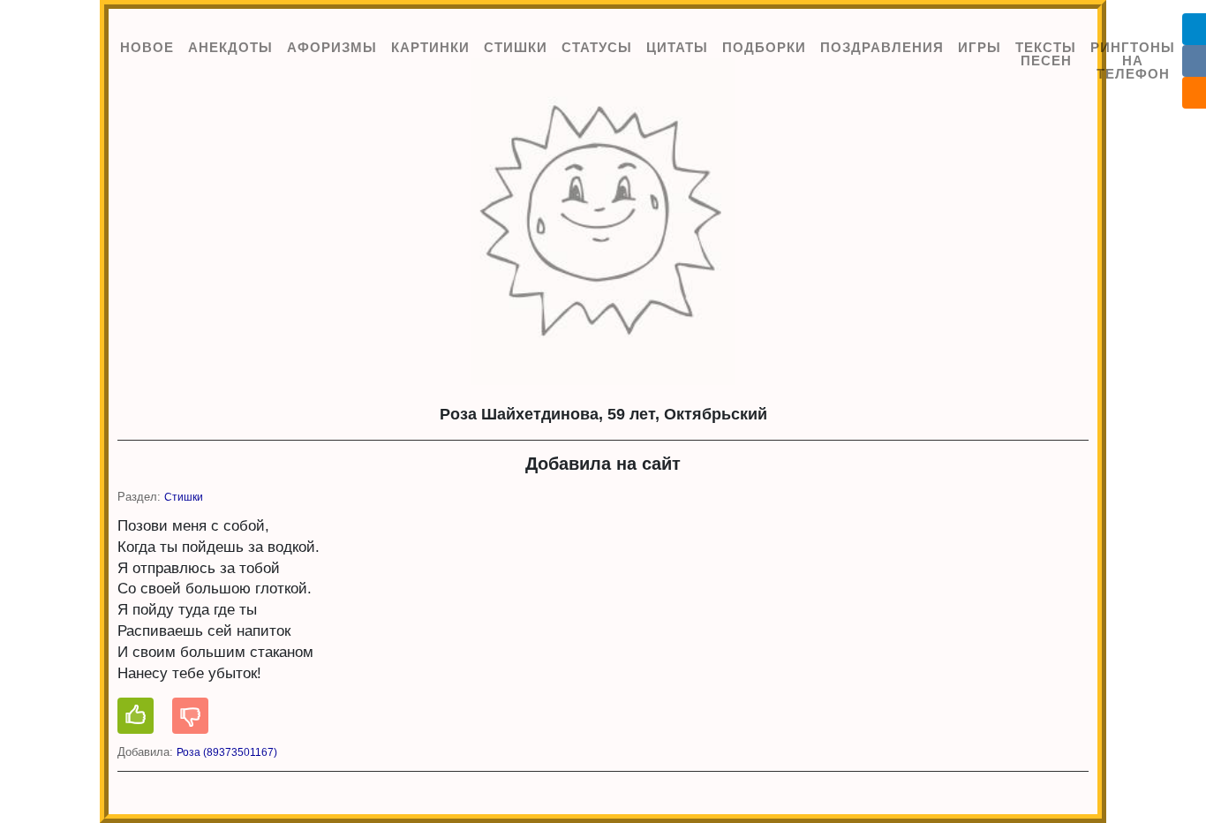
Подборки (764, 47)
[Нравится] (135, 716)
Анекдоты (230, 47)
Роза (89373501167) (227, 752)
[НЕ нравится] (190, 716)
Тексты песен (1045, 54)
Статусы (597, 47)
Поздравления (882, 47)
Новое (147, 47)
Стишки (515, 47)
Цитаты (677, 47)
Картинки (430, 47)
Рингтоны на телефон (1132, 60)
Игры (979, 47)
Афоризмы (332, 47)
